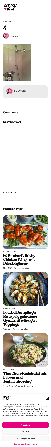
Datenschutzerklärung (22, 444)
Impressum (34, 444)
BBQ (5, 268)
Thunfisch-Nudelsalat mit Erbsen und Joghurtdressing (24, 377)
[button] (47, 398)
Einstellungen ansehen (25, 438)
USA (10, 268)
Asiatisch (7, 329)
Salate (11, 386)
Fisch (5, 386)
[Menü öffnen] (46, 7)
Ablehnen (25, 432)
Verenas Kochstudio (22, 268)
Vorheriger (11, 192)
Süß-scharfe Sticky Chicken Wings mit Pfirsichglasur (19, 259)
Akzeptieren (25, 425)
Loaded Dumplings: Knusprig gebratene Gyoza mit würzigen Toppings (20, 318)
